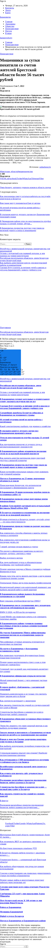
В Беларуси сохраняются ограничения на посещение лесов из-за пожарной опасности (25, 513)
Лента (8, 10)
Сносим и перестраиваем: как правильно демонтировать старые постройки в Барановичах (25, 874)
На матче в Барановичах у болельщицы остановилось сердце (19, 650)
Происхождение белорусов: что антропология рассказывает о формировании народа (20, 486)
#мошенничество (25, 171)
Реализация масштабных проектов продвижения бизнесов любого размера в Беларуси (23, 781)
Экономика (10, 24)
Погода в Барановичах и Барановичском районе (23, 921)
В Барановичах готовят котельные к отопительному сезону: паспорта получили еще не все (25, 400)
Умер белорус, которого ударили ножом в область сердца (25, 187)
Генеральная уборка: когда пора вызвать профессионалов (25, 583)
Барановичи (5, 17)
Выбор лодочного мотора (11, 558)
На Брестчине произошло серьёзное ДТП (18, 848)
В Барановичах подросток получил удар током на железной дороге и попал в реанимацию (23, 466)
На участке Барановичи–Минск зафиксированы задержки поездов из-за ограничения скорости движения (23, 635)
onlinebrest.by (45, 167)
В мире (8, 33)
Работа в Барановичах (10, 907)
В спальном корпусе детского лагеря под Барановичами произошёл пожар (19, 432)
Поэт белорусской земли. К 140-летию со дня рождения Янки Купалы (21, 901)
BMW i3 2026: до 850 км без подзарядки (18, 612)
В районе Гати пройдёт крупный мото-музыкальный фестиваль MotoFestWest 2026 (25, 507)
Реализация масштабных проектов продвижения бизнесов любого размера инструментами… (21, 806)
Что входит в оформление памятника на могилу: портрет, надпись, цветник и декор (21, 552)
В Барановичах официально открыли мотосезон (23, 676)
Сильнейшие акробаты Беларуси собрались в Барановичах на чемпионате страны (21, 414)
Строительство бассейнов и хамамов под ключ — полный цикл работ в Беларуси (23, 788)
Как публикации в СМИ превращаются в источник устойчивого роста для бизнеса (24, 761)
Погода (8, 31)
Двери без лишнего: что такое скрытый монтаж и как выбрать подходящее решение (24, 727)
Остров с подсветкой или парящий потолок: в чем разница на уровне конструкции (22, 254)
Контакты (9, 8)
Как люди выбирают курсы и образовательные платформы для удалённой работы (21, 563)
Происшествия (11, 29)
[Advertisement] (25, 298)
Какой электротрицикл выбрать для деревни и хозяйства (25, 426)
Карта (7, 13)
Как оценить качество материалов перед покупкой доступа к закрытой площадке (22, 459)
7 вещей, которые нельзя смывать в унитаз (19, 547)
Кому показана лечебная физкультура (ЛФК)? (20, 601)
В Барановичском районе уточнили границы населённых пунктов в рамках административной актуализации (23, 625)
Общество (9, 26)
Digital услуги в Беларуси (12, 916)
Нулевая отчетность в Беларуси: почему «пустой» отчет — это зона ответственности (25, 520)
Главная (8, 21)
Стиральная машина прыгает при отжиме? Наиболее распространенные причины (23, 754)
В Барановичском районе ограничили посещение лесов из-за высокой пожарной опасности (23, 452)
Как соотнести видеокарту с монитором (18, 701)
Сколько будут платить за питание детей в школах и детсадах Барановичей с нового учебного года (23, 268)
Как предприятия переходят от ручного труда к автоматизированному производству (21, 445)
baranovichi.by (6, 38)
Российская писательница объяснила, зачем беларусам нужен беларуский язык (20, 386)
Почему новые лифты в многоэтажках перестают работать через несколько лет (22, 881)
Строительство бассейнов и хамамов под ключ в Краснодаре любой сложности (21, 713)
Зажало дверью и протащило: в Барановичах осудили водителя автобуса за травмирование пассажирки (25, 733)
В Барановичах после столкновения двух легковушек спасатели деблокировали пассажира (25, 606)
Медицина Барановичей (11, 912)
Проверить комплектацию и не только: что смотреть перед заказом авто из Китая (23, 695)
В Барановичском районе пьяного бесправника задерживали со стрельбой (22, 595)
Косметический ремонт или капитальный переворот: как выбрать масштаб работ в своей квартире (25, 588)
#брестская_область (9, 171)
